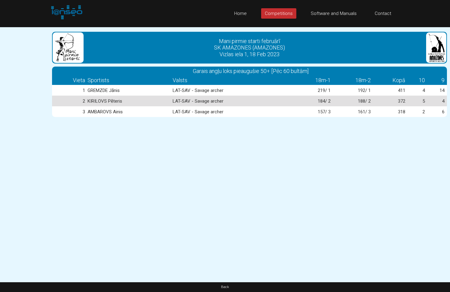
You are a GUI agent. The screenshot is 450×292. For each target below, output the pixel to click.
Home (240, 13)
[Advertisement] (24, 118)
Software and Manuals (334, 13)
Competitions (279, 13)
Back (225, 287)
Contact (383, 13)
